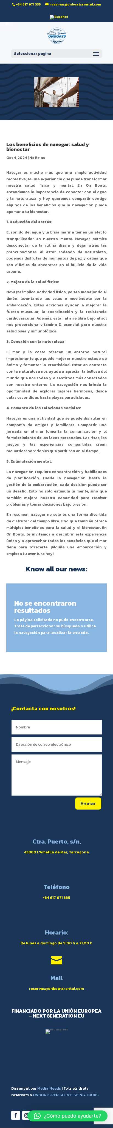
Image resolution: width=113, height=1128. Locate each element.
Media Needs (49, 1088)
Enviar (88, 803)
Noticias (37, 158)
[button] (67, 1115)
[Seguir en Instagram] (26, 1115)
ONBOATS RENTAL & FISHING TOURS (65, 1095)
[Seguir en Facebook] (15, 1115)
